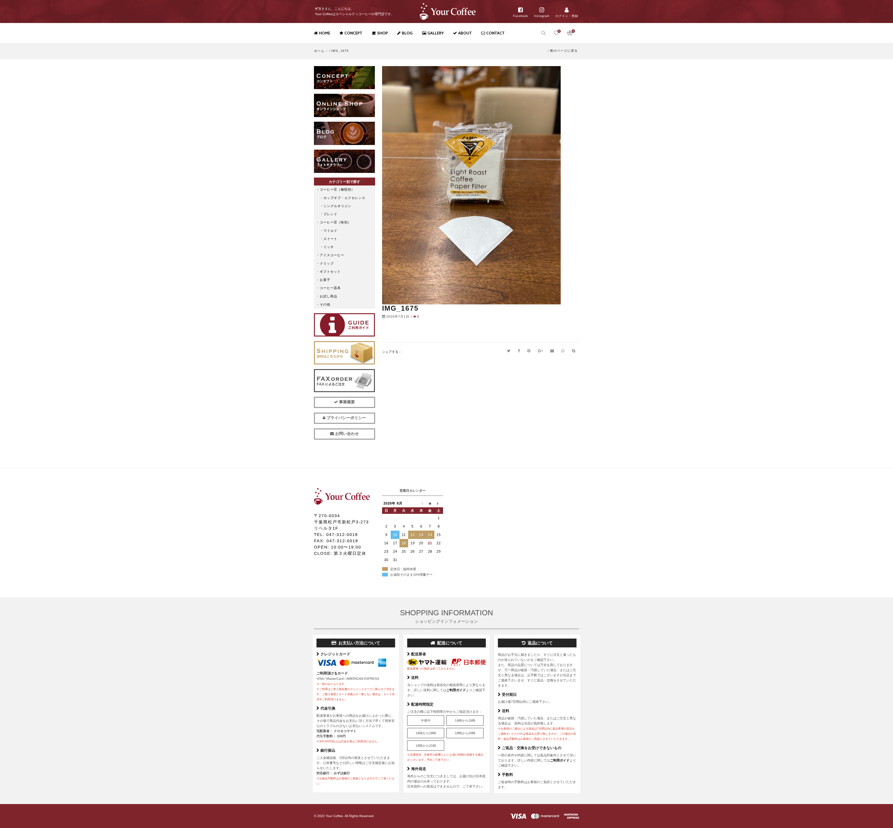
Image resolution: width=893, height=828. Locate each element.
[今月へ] (430, 503)
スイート (330, 239)
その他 (325, 304)
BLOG (407, 33)
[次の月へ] (438, 503)
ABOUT (465, 33)
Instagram (542, 16)
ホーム (319, 51)
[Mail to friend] (552, 351)
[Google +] (540, 351)
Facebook (520, 16)
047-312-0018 (342, 534)
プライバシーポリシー (345, 418)
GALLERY (435, 33)
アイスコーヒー (332, 255)
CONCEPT (353, 33)
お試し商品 (328, 296)
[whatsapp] (563, 351)
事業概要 (346, 402)
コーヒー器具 (330, 288)
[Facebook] (519, 351)
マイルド (330, 230)
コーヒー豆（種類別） (337, 189)
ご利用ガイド (456, 690)
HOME (324, 33)
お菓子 (325, 280)
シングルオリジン (337, 206)
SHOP (382, 33)
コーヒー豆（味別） (335, 222)
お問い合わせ (346, 433)
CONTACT (495, 33)
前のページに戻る (564, 50)
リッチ (328, 247)
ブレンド (330, 214)
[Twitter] (508, 351)
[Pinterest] (528, 351)
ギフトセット (330, 271)
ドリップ (327, 263)
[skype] (573, 351)
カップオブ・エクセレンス (344, 198)
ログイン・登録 (566, 16)
